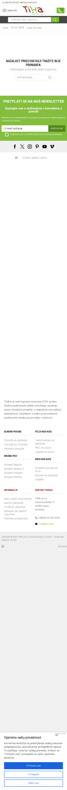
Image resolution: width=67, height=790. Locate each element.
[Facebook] (15, 146)
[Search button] (55, 19)
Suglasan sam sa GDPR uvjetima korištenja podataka (36, 134)
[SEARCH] (50, 77)
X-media (48, 537)
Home (5, 28)
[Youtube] (44, 146)
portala (13, 540)
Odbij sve (33, 783)
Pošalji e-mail (46, 524)
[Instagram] (30, 146)
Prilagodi (33, 774)
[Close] (60, 734)
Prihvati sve (34, 765)
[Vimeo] (52, 146)
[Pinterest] (37, 146)
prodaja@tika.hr (30, 2)
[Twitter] (22, 146)
